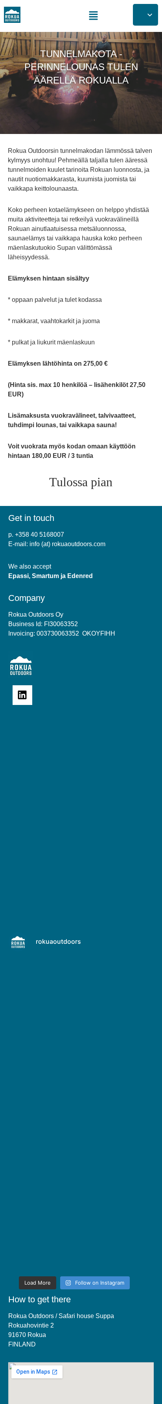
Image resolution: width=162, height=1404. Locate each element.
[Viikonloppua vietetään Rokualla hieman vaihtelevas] (74, 1233)
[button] (93, 15)
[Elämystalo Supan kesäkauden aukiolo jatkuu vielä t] (74, 1076)
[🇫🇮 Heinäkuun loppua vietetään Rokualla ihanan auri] (74, 1154)
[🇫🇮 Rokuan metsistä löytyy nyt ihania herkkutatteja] (74, 998)
